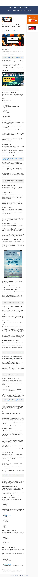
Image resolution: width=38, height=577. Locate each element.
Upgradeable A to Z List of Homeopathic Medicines (11, 571)
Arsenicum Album (7, 515)
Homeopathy (15, 7)
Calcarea (6, 519)
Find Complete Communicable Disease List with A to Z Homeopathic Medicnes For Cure (13, 352)
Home (10, 7)
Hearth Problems (7, 564)
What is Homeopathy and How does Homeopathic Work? (12, 570)
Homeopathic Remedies (24, 7)
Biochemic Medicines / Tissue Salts (14, 10)
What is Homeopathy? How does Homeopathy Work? (13, 57)
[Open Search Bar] (19, 13)
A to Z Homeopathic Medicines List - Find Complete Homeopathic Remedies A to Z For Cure (13, 400)
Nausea (5, 556)
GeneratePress (25, 575)
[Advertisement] (20, 3)
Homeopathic (12, 30)
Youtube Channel (27, 10)
